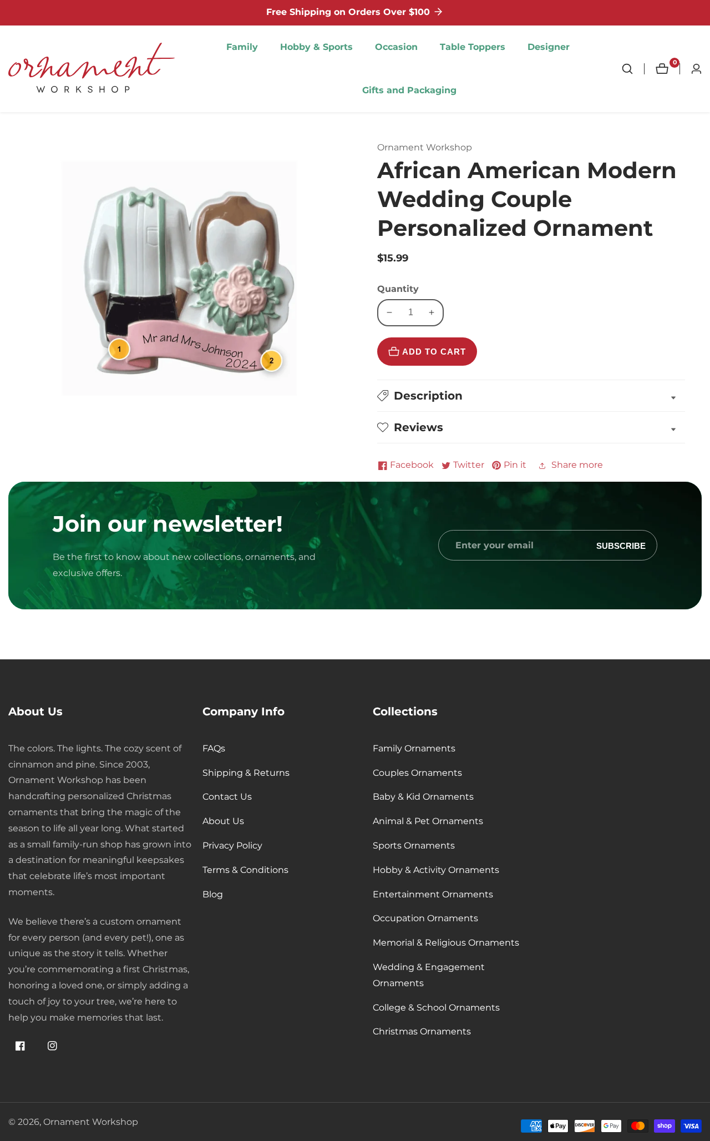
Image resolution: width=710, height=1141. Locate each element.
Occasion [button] (396, 47)
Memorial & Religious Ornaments (446, 942)
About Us (223, 821)
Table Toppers (472, 47)
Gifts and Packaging (409, 90)
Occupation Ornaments (425, 918)
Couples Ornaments (417, 773)
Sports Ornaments (414, 845)
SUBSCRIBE (621, 545)
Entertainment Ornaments (433, 894)
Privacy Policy (232, 845)
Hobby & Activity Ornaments (436, 870)
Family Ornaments (414, 748)
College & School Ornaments (436, 1007)
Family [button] (242, 47)
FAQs (213, 748)
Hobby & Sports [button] (316, 47)
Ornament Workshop (90, 1122)
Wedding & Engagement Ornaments (429, 975)
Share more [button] (577, 465)
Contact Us (227, 796)
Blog (212, 894)
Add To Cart (434, 351)
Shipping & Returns (246, 773)
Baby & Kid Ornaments (423, 796)
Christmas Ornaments (422, 1031)
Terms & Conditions (245, 870)
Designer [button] (549, 47)
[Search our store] (633, 68)
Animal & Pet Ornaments (428, 821)
